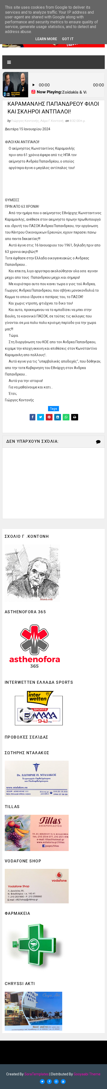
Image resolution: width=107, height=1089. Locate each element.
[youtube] (63, 1081)
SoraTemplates (36, 1074)
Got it (68, 39)
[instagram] (56, 1081)
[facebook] (49, 1081)
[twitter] (42, 1081)
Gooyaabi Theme (87, 1074)
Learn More (46, 39)
